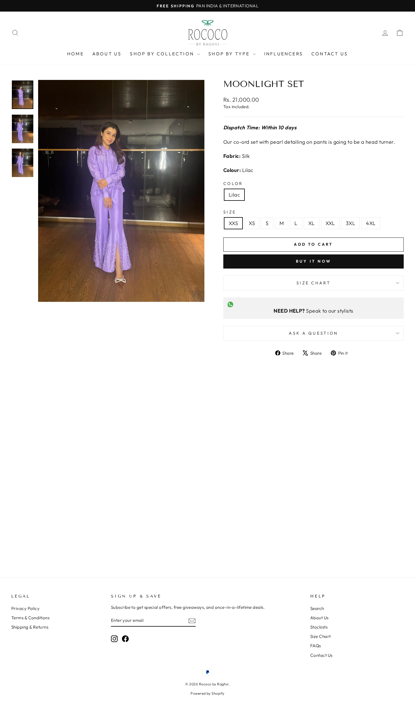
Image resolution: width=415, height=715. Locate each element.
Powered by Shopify (207, 693)
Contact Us (321, 655)
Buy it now (313, 261)
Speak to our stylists (313, 311)
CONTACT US (329, 53)
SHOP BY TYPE (230, 53)
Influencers (283, 53)
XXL (330, 223)
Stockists (318, 627)
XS (252, 223)
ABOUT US (107, 53)
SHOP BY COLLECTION (163, 53)
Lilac (234, 194)
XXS (233, 223)
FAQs (315, 645)
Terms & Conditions (30, 617)
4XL (370, 223)
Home (75, 53)
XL (311, 223)
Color (233, 183)
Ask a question (313, 333)
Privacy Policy (25, 608)
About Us (319, 617)
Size (229, 212)
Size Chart (313, 282)
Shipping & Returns (29, 627)
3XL (350, 223)
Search (317, 608)
